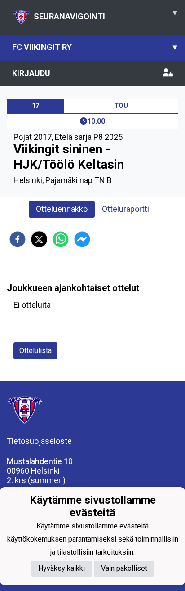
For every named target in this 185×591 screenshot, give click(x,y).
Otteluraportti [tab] (125, 209)
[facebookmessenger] (82, 239)
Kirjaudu (31, 73)
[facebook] (17, 239)
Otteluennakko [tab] (62, 209)
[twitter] (39, 239)
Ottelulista (35, 350)
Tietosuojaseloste (39, 441)
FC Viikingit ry (94, 47)
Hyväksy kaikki (61, 568)
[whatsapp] (61, 239)
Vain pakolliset (124, 568)
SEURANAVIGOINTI (105, 14)
